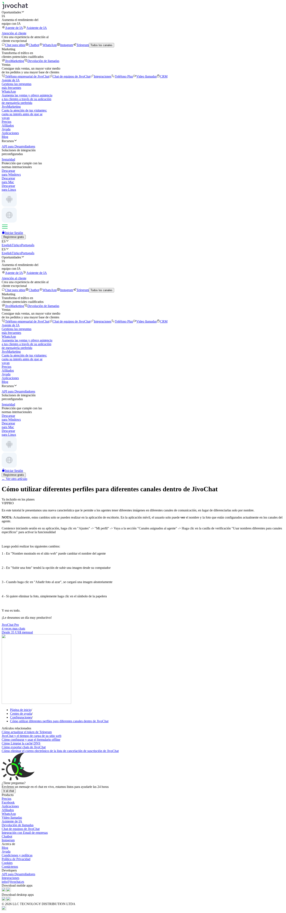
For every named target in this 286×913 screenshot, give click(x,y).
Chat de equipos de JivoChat (71, 76)
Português (27, 245)
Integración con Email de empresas (25, 832)
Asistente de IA (36, 28)
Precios (6, 121)
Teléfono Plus (124, 76)
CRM (163, 76)
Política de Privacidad (16, 859)
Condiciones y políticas (17, 855)
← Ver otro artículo (14, 479)
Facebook (8, 802)
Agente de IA (14, 28)
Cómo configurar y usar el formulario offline (31, 739)
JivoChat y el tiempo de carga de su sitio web (31, 736)
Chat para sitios (15, 45)
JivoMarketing (14, 61)
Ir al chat (8, 790)
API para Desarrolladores (18, 874)
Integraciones (102, 76)
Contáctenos (10, 866)
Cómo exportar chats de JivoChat (24, 747)
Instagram (66, 45)
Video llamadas (146, 76)
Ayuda (6, 129)
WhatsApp (50, 45)
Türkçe (16, 245)
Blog (5, 137)
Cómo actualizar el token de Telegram (27, 732)
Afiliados (8, 125)
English (7, 245)
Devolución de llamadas (43, 61)
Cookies (7, 863)
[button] (143, 12)
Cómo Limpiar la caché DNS (21, 743)
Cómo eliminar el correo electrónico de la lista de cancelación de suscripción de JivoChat (60, 751)
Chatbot (34, 45)
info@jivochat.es (13, 881)
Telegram (82, 45)
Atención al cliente (14, 33)
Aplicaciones (10, 133)
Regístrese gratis (13, 237)
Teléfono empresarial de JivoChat (27, 76)
